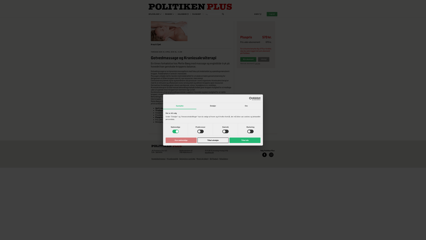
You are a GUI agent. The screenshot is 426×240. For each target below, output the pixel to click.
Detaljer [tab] (213, 106)
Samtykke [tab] (180, 106)
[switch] (200, 131)
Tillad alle (245, 140)
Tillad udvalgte (213, 140)
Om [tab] (246, 106)
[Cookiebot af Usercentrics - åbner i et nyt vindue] (250, 98)
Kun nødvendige (181, 140)
